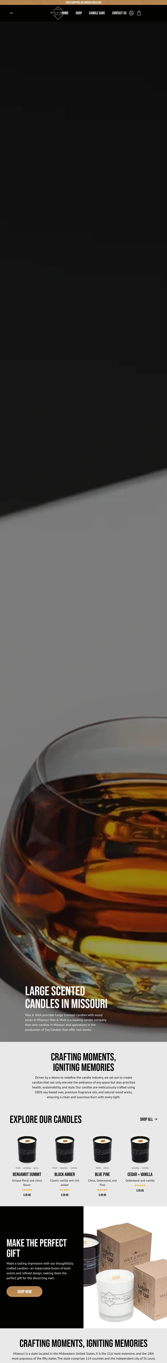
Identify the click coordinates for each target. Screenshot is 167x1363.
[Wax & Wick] (58, 11)
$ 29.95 (27, 1194)
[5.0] (102, 1190)
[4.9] (27, 1190)
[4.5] (65, 1190)
